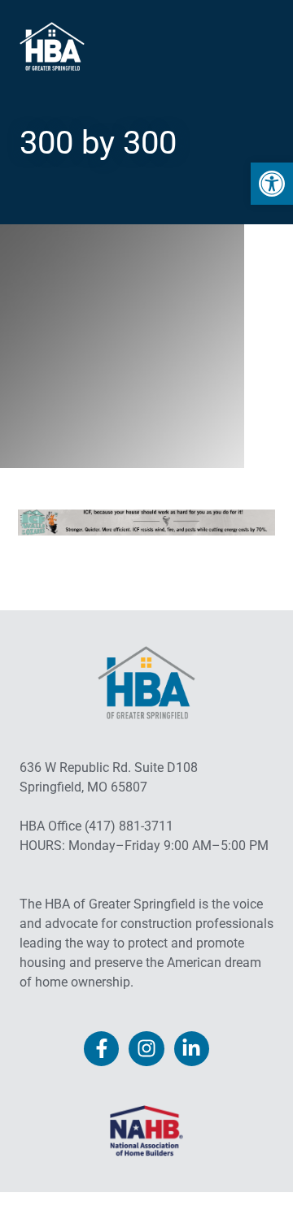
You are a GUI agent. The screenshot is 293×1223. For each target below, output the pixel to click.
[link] (272, 184)
